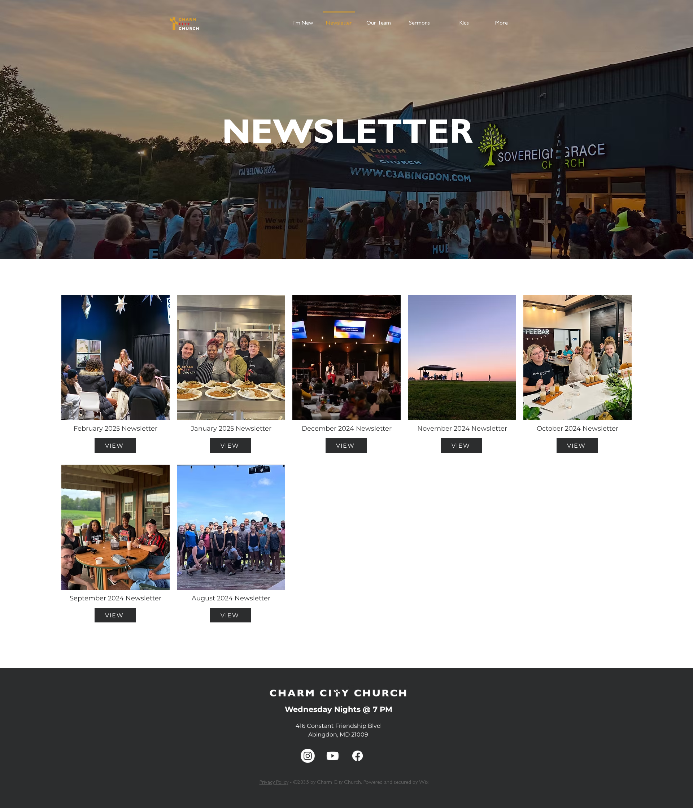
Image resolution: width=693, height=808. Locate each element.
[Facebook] (357, 756)
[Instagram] (308, 756)
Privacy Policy (274, 783)
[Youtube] (333, 756)
